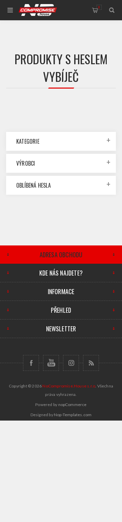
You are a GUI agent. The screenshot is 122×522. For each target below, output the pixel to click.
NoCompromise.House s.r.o (68, 385)
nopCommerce (72, 404)
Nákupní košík (99, 7)
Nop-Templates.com (73, 414)
